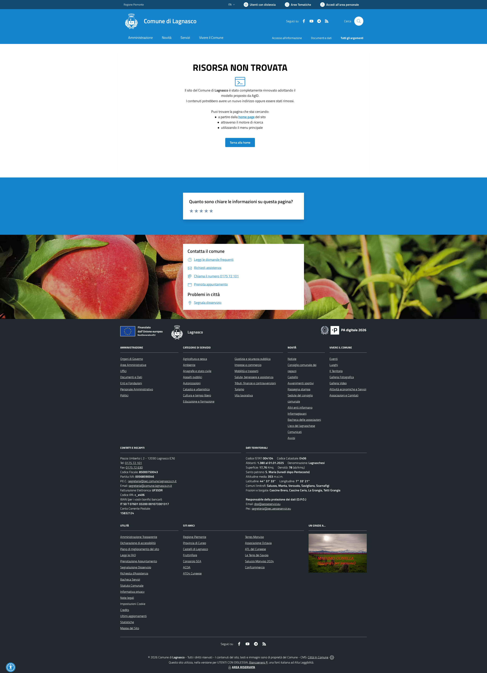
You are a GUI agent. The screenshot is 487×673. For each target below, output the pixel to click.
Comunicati (295, 432)
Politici (124, 395)
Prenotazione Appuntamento (138, 561)
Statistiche (127, 622)
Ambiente (189, 365)
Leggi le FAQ (128, 555)
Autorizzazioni (192, 383)
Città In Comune (318, 657)
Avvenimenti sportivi (301, 383)
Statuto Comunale (131, 585)
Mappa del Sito (129, 628)
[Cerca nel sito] (358, 21)
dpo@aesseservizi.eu (267, 504)
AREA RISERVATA (243, 667)
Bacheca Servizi (130, 579)
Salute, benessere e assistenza (254, 377)
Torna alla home (240, 142)
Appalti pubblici (192, 377)
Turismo (239, 389)
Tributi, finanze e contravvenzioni (255, 383)
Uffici (123, 371)
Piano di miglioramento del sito (139, 549)
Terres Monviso (254, 537)
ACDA (186, 567)
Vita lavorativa (244, 395)
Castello (293, 377)
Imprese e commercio (248, 365)
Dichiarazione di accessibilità (138, 543)
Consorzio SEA (192, 561)
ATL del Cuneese (255, 549)
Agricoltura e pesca (195, 358)
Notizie (292, 358)
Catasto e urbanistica (196, 389)
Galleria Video (338, 383)
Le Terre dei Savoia (256, 555)
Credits (124, 610)
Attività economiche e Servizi (347, 389)
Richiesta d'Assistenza (134, 573)
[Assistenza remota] (331, 657)
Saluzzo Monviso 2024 (259, 561)
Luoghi (333, 365)
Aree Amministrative (133, 365)
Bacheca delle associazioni (304, 419)
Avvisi (291, 438)
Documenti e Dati (131, 377)
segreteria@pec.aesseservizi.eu (271, 508)
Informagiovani (297, 413)
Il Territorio (336, 371)
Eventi (333, 358)
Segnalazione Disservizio (135, 567)
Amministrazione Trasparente (138, 537)
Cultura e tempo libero (197, 395)
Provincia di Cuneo (194, 543)
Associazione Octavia (258, 543)
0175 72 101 (133, 463)
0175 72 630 (134, 467)
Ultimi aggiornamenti (133, 616)
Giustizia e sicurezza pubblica (253, 358)
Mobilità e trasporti (246, 371)
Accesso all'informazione (287, 38)
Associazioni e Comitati (343, 395)
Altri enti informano (300, 407)
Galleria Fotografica (341, 377)
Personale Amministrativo (136, 389)
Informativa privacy (132, 591)
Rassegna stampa (299, 389)
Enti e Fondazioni (131, 383)
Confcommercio (255, 567)
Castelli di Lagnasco (195, 549)
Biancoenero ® (258, 662)
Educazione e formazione (198, 401)
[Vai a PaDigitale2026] (343, 330)
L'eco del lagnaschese (301, 425)
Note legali (127, 597)
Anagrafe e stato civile (197, 371)
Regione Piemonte (134, 4)
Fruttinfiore (190, 555)
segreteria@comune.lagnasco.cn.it (150, 485)
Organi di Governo (131, 358)
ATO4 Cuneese (192, 573)
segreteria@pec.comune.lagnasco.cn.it (152, 481)
